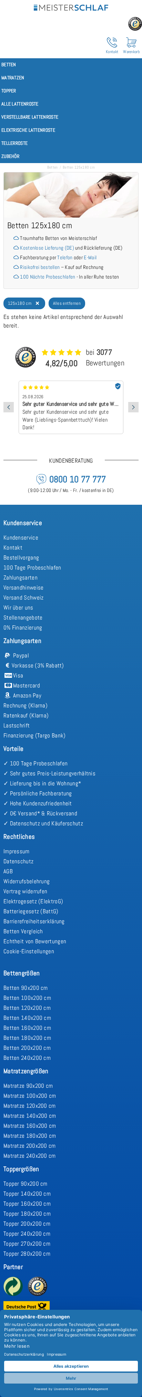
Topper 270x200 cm (26, 1243)
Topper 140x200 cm (27, 1193)
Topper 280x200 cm (26, 1253)
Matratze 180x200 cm (29, 1135)
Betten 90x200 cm (25, 988)
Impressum (16, 851)
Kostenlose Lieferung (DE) (47, 247)
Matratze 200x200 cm (29, 1145)
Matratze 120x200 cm (29, 1105)
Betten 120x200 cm (27, 1008)
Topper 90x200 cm (25, 1183)
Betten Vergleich (23, 931)
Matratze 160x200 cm (29, 1125)
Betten (52, 167)
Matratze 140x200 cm (29, 1115)
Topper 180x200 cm (27, 1213)
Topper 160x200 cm (27, 1203)
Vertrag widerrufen (25, 891)
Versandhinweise (23, 587)
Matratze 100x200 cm (29, 1095)
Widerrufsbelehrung (26, 881)
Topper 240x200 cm (26, 1233)
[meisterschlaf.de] (71, 6)
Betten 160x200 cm (27, 1028)
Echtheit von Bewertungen (34, 941)
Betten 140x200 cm (27, 1018)
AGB (8, 871)
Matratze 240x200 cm (29, 1155)
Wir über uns (18, 607)
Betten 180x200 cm (27, 1038)
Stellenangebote (23, 617)
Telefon (64, 257)
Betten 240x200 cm (27, 1058)
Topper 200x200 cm (26, 1223)
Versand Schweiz (23, 597)
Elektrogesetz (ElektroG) (33, 901)
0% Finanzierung (22, 627)
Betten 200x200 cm (27, 1048)
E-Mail (90, 257)
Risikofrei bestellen (40, 267)
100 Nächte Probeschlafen (47, 276)
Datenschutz (18, 861)
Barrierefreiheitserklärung (34, 921)
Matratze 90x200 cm (28, 1085)
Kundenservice (20, 537)
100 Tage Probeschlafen (32, 567)
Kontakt (12, 547)
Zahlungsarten (20, 577)
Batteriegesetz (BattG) (31, 911)
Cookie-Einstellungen (28, 951)
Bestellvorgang (21, 557)
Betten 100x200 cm (27, 998)
